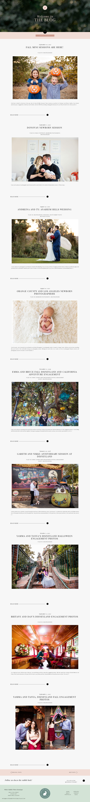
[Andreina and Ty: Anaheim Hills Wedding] (47, 278)
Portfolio (68, 794)
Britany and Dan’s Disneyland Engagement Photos (44, 616)
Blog (76, 794)
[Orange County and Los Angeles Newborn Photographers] (47, 359)
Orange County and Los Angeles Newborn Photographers (44, 292)
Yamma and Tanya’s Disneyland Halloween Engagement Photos (45, 537)
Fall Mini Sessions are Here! (44, 47)
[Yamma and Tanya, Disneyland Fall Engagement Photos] (47, 765)
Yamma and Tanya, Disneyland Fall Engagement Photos (44, 698)
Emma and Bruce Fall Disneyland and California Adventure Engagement (44, 373)
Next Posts (72, 772)
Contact (76, 793)
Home (67, 791)
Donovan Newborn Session (44, 127)
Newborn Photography (53, 133)
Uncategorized (47, 52)
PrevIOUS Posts (16, 772)
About (68, 793)
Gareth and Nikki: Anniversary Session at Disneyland (44, 455)
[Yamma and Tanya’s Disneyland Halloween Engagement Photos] (47, 604)
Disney (34, 377)
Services (76, 791)
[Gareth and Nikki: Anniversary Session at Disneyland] (47, 523)
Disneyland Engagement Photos (46, 377)
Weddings (46, 214)
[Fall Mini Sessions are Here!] (47, 115)
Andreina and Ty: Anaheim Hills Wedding (45, 209)
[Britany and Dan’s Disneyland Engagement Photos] (47, 684)
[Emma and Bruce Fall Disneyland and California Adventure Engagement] (47, 441)
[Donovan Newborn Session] (47, 197)
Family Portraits (40, 133)
